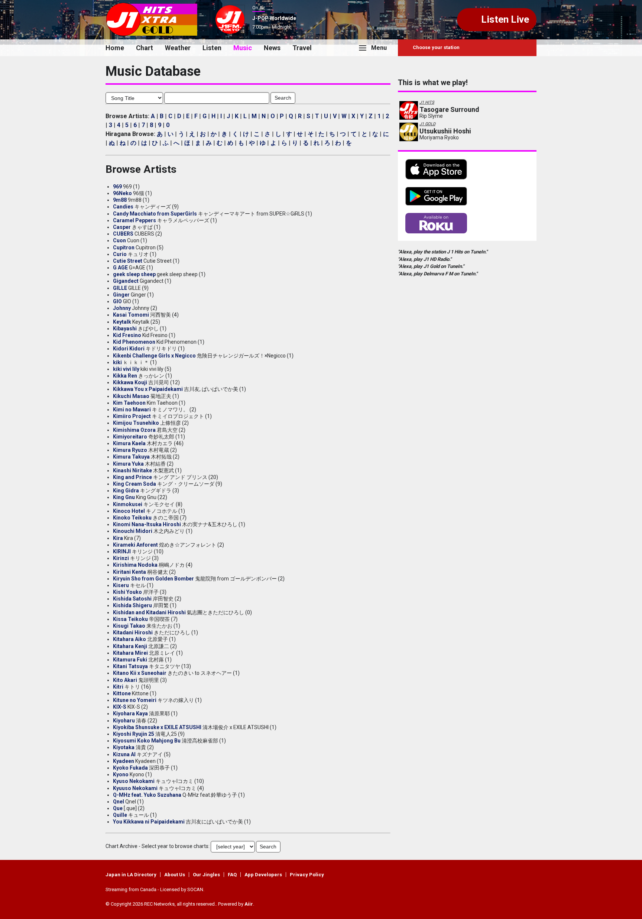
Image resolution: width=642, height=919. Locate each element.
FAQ (232, 874)
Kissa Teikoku (130, 619)
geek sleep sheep (134, 274)
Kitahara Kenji (130, 646)
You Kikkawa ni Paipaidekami (149, 822)
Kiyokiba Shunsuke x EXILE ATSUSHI (157, 727)
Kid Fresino (127, 335)
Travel (302, 48)
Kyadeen (123, 761)
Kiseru (121, 585)
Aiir (248, 904)
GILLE (120, 288)
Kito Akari (125, 680)
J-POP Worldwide (274, 18)
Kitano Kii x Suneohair (139, 673)
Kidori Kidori (129, 349)
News (272, 48)
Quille (120, 815)
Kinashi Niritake (132, 470)
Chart (144, 48)
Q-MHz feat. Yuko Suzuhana (147, 795)
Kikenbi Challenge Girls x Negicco (154, 356)
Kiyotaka (123, 747)
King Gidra (126, 491)
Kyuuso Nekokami (135, 788)
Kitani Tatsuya (130, 666)
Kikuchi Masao (131, 396)
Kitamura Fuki (130, 660)
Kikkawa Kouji (130, 382)
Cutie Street (127, 261)
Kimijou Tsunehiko (136, 423)
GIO (117, 301)
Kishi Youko (127, 592)
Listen (211, 48)
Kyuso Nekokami (134, 781)
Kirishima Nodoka (135, 565)
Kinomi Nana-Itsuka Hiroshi (147, 524)
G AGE (120, 268)
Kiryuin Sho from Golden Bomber (153, 579)
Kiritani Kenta (129, 572)
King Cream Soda (134, 484)
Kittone (122, 693)
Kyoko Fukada (130, 768)
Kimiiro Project (132, 416)
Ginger (121, 295)
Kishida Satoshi (132, 599)
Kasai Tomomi (131, 315)
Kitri (118, 687)
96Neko (122, 193)
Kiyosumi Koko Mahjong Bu (147, 741)
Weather (178, 48)
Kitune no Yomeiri (134, 700)
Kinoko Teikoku (132, 518)
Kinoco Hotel (129, 511)
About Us (174, 874)
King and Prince (132, 477)
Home (115, 48)
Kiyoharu (124, 721)
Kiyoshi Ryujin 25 (133, 734)
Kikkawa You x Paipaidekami (148, 389)
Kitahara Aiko (129, 639)
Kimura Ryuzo (130, 450)
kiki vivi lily (126, 369)
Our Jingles (206, 874)
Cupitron (123, 247)
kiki (117, 362)
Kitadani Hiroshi (133, 632)
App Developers (263, 874)
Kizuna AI (124, 754)
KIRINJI (122, 551)
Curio (120, 254)
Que (118, 808)
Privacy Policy (307, 874)
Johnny (122, 308)
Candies (123, 207)
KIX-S (119, 707)
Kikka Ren (125, 376)
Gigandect (126, 281)
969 (117, 187)
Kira (118, 538)
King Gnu (124, 497)
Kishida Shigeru (132, 605)
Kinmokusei (127, 504)
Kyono (121, 774)
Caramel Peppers (134, 220)
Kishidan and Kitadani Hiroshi (149, 612)
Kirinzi (121, 558)
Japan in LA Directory (131, 874)
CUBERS (123, 234)
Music (242, 48)
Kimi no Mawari (132, 409)
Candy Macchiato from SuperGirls (155, 214)
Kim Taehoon (129, 403)
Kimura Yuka (128, 464)
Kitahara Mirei (130, 653)
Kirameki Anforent (135, 545)
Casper (122, 227)
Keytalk (122, 322)
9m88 (120, 200)
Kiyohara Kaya (130, 713)
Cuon (119, 240)
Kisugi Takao (129, 626)
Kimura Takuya (131, 457)
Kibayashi (125, 328)
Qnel (118, 802)
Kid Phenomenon (134, 342)
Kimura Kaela (129, 443)
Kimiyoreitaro (130, 437)
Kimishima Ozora (134, 430)
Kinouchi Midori (132, 531)
